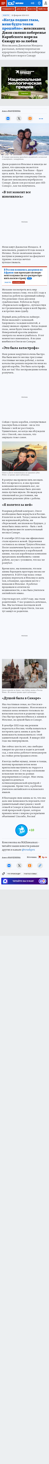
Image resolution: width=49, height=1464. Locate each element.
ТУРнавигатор (8, 9)
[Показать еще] (41, 118)
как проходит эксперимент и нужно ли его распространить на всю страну (23, 274)
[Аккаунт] (45, 3)
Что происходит (14, 874)
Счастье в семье (30, 874)
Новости (32, 9)
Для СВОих (21, 9)
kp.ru (44, 857)
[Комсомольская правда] (15, 3)
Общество (6, 15)
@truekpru (28, 850)
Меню (3, 3)
